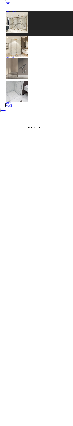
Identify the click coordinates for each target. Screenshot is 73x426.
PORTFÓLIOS (9, 105)
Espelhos (9, 8)
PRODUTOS (8, 3)
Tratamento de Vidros (12, 9)
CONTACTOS (9, 106)
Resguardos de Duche (12, 5)
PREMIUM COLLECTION (13, 4)
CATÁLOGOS (9, 104)
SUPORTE (8, 103)
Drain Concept (10, 7)
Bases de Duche (11, 6)
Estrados (9, 10)
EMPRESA (8, 2)
